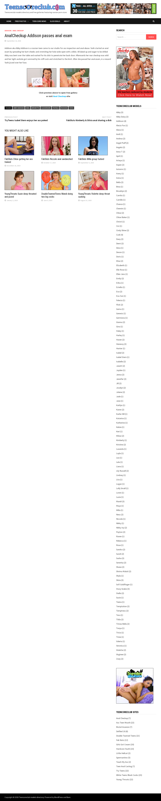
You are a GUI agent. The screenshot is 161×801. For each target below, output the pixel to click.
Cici (117, 226)
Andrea (119, 138)
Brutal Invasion (122, 727)
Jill (117, 383)
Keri (118, 431)
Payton (119, 532)
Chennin (119, 208)
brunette (35, 108)
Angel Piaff (121, 143)
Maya (118, 505)
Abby (118, 112)
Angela (119, 147)
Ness (118, 514)
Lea (117, 457)
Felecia (119, 300)
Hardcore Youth (123, 748)
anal (28, 108)
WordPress (58, 797)
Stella (118, 593)
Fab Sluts (120, 740)
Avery (118, 173)
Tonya (119, 628)
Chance (119, 204)
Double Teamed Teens (126, 735)
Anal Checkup (18, 31)
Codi (118, 234)
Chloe (118, 213)
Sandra (119, 549)
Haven (119, 339)
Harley (119, 335)
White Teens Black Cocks (127, 775)
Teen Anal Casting (124, 766)
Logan (119, 484)
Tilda (118, 619)
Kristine (119, 444)
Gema (118, 309)
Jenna (119, 374)
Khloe (118, 435)
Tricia (118, 632)
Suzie (118, 597)
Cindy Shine (121, 230)
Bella (118, 182)
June (118, 400)
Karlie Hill (120, 414)
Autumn (119, 169)
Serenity (119, 562)
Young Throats (122, 779)
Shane (119, 567)
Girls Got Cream (123, 744)
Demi (118, 243)
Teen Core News (39, 21)
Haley (118, 331)
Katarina (120, 418)
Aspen (119, 164)
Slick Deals (55, 21)
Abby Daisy (121, 116)
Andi (118, 134)
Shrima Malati (122, 571)
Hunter (119, 348)
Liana (118, 466)
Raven (119, 536)
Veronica (120, 645)
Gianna (119, 322)
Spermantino (122, 757)
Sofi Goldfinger (123, 584)
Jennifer (120, 379)
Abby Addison (18, 108)
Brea (118, 186)
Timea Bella (121, 623)
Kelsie (119, 427)
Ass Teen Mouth (123, 722)
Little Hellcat (122, 753)
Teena (119, 602)
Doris (118, 256)
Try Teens (120, 770)
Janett (119, 366)
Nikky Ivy (120, 527)
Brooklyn (120, 191)
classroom (45, 108)
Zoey (118, 658)
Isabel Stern (121, 357)
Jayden (119, 370)
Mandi (119, 501)
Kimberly (120, 440)
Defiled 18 (120, 731)
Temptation (121, 606)
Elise (118, 261)
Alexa (118, 129)
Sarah (118, 554)
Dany (118, 239)
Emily (118, 278)
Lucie (118, 497)
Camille (119, 199)
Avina (118, 178)
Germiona (120, 317)
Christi (119, 221)
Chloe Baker (121, 217)
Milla (118, 510)
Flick (118, 304)
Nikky (118, 523)
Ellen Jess (120, 274)
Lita (118, 479)
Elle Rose (120, 269)
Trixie (118, 637)
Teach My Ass (122, 762)
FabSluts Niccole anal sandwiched (57, 159)
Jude (118, 396)
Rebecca (120, 540)
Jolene (119, 392)
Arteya (119, 160)
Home (8, 21)
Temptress (121, 610)
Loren (118, 492)
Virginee (119, 654)
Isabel (118, 352)
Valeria (119, 641)
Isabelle (119, 361)
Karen (118, 409)
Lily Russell (121, 470)
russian (64, 108)
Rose (118, 545)
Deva (118, 247)
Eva (117, 291)
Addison (8, 31)
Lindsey (119, 475)
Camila (119, 195)
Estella (119, 287)
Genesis (119, 313)
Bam (68, 797)
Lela (118, 462)
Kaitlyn (119, 405)
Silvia (118, 580)
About (67, 21)
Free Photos (20, 21)
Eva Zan (119, 296)
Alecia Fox (120, 125)
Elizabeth (120, 265)
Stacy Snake (121, 588)
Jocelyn (119, 387)
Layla (118, 453)
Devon (119, 252)
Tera (118, 615)
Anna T (119, 151)
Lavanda (120, 449)
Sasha (118, 558)
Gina (118, 326)
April (118, 156)
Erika (118, 282)
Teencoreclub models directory (31, 797)
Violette (119, 650)
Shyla (118, 575)
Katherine (120, 422)
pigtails (56, 108)
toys (71, 108)
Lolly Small (121, 488)
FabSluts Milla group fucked (91, 159)
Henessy (120, 344)
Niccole (119, 519)
